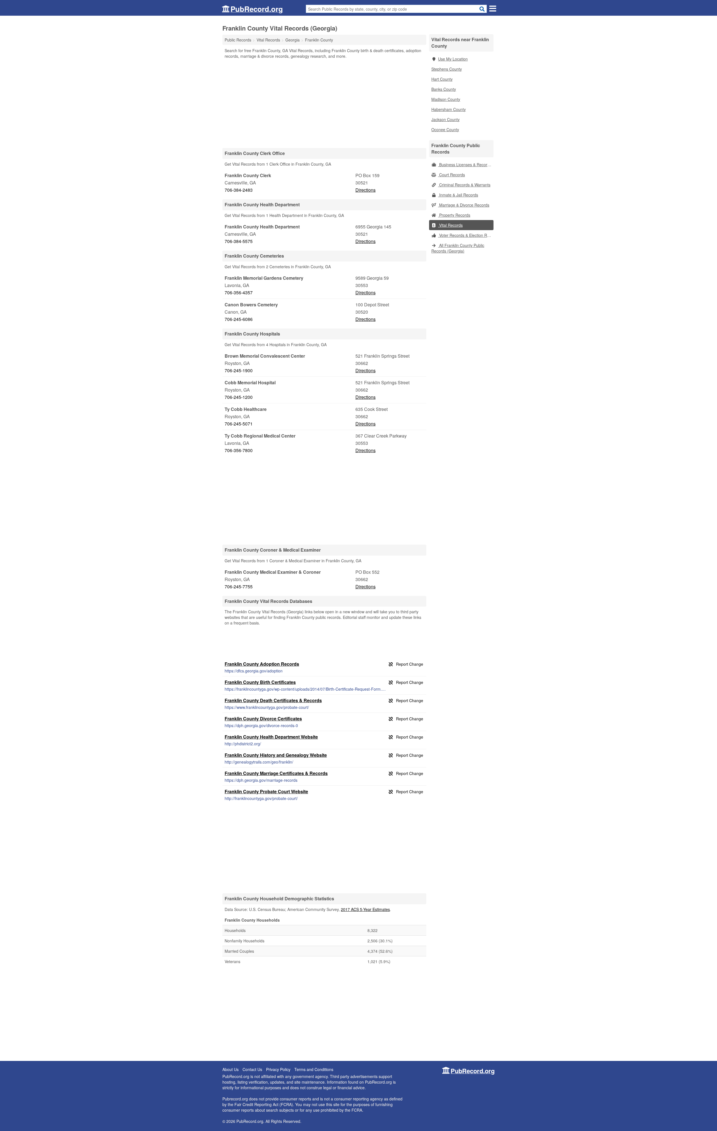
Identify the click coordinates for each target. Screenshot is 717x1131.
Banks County (443, 89)
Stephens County (446, 69)
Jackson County (445, 119)
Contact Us (252, 1069)
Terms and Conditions (313, 1069)
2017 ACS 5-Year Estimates (365, 909)
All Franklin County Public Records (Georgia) (457, 248)
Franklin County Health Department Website (271, 737)
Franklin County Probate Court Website (266, 791)
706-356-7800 (239, 450)
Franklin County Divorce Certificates (263, 718)
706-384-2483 (239, 190)
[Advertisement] (324, 103)
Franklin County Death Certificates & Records (273, 700)
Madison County (445, 99)
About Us (230, 1069)
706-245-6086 (239, 319)
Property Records (454, 215)
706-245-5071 (239, 423)
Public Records (238, 40)
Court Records (451, 174)
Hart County (442, 79)
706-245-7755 (239, 586)
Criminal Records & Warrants (464, 185)
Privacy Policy (278, 1069)
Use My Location (453, 59)
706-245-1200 (239, 397)
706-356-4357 (239, 292)
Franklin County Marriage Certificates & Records (276, 773)
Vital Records (450, 225)
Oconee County (445, 129)
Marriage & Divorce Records (463, 205)
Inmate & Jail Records (458, 195)
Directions (365, 190)
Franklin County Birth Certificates (260, 682)
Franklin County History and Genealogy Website (276, 755)
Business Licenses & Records (465, 164)
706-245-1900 (239, 370)
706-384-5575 (239, 241)
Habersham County (448, 109)
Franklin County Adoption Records (262, 664)
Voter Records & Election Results (465, 235)
